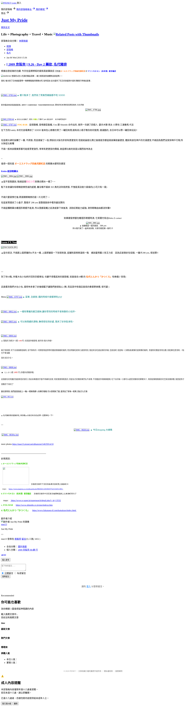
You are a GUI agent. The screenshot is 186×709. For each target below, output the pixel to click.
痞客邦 (18, 539)
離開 (15, 704)
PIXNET (73, 671)
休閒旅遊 (23, 41)
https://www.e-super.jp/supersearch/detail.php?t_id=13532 (35, 500)
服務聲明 (118, 671)
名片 (9, 53)
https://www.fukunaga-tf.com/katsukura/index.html (54, 510)
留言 (24, 539)
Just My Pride (14, 20)
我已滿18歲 (6, 704)
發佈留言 (5, 577)
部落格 (10, 49)
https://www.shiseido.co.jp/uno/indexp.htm (34, 505)
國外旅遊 (22, 546)
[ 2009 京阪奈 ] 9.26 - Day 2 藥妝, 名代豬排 (37, 64)
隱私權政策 (108, 671)
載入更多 (5, 560)
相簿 (9, 46)
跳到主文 (5, 27)
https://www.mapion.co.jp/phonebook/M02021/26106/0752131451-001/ (36, 489)
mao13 (4, 524)
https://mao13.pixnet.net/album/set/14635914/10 (33, 444)
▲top (3, 554)
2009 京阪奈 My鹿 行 (28, 550)
